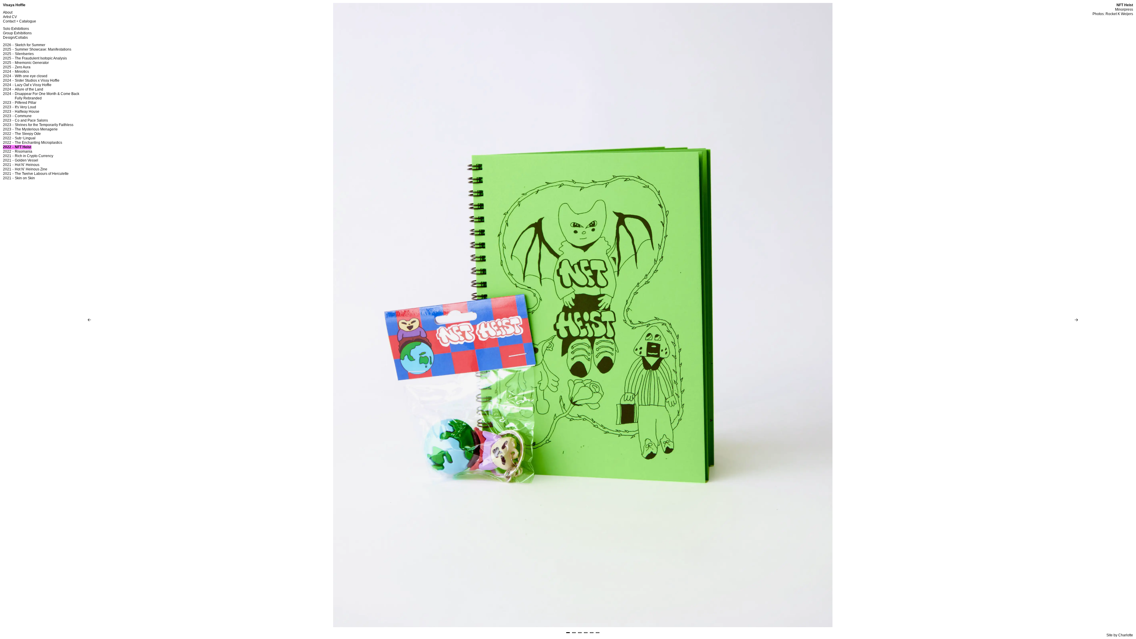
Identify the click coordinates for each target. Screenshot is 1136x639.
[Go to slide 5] (591, 632)
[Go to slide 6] (597, 632)
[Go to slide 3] (580, 632)
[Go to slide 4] (586, 632)
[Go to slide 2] (574, 632)
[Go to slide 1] (568, 632)
